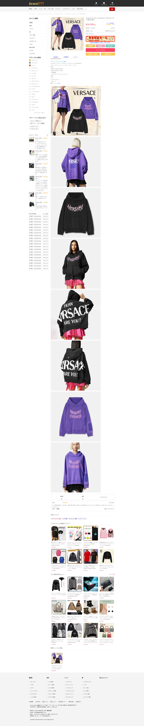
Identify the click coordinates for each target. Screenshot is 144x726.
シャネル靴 (85, 690)
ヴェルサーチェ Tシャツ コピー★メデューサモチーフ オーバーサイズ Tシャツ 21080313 (74, 544)
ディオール (34, 68)
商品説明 (56, 57)
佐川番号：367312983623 (35, 249)
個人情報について (62, 701)
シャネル (34, 73)
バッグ (40, 9)
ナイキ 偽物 (65, 518)
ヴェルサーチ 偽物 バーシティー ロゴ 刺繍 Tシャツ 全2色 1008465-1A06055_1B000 (90, 567)
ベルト (73, 9)
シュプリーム (35, 99)
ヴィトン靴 (85, 687)
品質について (45, 701)
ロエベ (33, 97)
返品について (53, 701)
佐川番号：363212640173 (35, 246)
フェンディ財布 (51, 693)
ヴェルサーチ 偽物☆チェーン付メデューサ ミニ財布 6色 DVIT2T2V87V (90, 544)
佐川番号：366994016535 (35, 235)
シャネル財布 (51, 687)
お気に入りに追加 (92, 54)
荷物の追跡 (71, 701)
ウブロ (33, 94)
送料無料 (90, 45)
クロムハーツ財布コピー (35, 120)
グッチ (33, 89)
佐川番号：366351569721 (35, 216)
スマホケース (66, 9)
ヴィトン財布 (51, 684)
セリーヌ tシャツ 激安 (56, 518)
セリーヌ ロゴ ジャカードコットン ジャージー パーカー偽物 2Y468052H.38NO (74, 641)
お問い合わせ (108, 54)
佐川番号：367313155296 (35, 241)
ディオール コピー (34, 128)
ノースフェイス (35, 91)
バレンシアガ (35, 107)
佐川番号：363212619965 (35, 265)
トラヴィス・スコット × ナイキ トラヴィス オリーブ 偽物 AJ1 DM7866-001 (90, 595)
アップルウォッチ (36, 86)
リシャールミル (34, 690)
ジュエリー (58, 9)
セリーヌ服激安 (41, 123)
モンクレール (35, 83)
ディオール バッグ (70, 690)
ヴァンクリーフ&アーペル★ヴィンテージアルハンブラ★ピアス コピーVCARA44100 (106, 618)
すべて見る (112, 574)
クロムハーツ (35, 70)
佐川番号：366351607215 (35, 219)
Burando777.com (42, 719)
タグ (87, 33)
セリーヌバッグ (69, 697)
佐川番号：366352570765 (35, 227)
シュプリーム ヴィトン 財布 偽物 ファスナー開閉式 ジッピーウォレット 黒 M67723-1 (106, 595)
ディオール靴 (86, 693)
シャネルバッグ (69, 687)
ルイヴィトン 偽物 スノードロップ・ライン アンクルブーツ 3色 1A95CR (90, 618)
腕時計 (30, 9)
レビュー (76, 57)
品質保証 (100, 45)
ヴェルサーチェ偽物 (61, 61)
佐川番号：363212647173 (35, 252)
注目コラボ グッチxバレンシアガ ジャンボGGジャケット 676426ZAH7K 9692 (74, 618)
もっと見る (45, 214)
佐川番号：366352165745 (35, 224)
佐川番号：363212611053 (35, 260)
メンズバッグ (69, 681)
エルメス (34, 78)
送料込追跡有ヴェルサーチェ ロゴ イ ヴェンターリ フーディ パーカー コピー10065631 (106, 544)
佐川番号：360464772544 (35, 243)
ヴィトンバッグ (69, 684)
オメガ (33, 104)
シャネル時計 (33, 697)
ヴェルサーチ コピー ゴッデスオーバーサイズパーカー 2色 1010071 (56, 667)
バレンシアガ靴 (86, 697)
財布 (36, 9)
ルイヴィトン (35, 60)
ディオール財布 (51, 697)
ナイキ (33, 65)
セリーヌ (34, 76)
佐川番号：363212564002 (35, 263)
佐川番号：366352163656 (35, 221)
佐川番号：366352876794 (35, 232)
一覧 (47, 135)
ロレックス (34, 62)
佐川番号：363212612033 (35, 257)
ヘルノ (33, 110)
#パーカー (91, 33)
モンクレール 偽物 (73, 518)
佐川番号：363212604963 (35, 254)
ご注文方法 (37, 701)
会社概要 (31, 701)
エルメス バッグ (69, 693)
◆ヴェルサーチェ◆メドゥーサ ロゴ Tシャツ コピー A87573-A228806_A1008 (58, 544)
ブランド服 (50, 9)
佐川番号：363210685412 (35, 230)
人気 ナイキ (32, 123)
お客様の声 (78, 701)
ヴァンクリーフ (35, 81)
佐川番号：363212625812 (35, 268)
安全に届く (110, 45)
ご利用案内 (65, 57)
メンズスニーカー (87, 681)
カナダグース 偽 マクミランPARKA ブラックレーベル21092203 (57, 641)
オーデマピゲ (35, 102)
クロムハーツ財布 (52, 690)
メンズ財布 (50, 681)
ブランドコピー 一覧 (38, 112)
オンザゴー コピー (34, 126)
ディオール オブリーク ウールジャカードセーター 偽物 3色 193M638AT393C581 (74, 595)
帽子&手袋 (79, 9)
